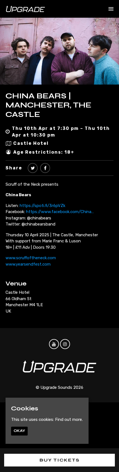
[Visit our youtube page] (54, 344)
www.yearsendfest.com (28, 264)
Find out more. (69, 419)
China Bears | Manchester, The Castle (48, 105)
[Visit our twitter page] (33, 168)
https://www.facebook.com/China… (60, 211)
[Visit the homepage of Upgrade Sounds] (25, 9)
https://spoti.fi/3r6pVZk (42, 205)
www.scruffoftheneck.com (31, 257)
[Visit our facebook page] (45, 168)
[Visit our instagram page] (65, 344)
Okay (19, 431)
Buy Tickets (60, 460)
